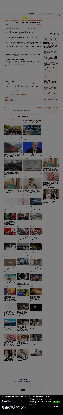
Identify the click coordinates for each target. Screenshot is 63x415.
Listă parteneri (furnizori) (32, 404)
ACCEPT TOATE (56, 401)
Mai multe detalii (10, 401)
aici (24, 408)
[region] (31, 405)
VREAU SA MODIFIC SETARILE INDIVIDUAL (56, 405)
